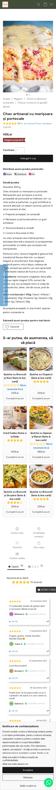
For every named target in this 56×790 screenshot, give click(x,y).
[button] (5, 4)
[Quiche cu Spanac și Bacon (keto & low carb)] (41, 417)
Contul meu (17, 532)
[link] (28, 785)
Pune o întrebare (44, 123)
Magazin (18, 98)
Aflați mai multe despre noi (15, 764)
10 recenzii (29, 123)
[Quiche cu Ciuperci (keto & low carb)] (41, 359)
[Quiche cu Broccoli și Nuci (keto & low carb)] (15, 359)
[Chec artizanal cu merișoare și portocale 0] (28, 56)
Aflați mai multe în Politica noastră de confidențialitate (20, 758)
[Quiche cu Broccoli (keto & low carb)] (41, 476)
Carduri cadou (17, 558)
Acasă (6, 98)
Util (12, 621)
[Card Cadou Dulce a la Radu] (15, 417)
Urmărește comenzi (39, 534)
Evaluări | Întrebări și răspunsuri (3, 287)
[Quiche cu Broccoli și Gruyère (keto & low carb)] (15, 476)
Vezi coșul (38, 547)
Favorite (17, 547)
